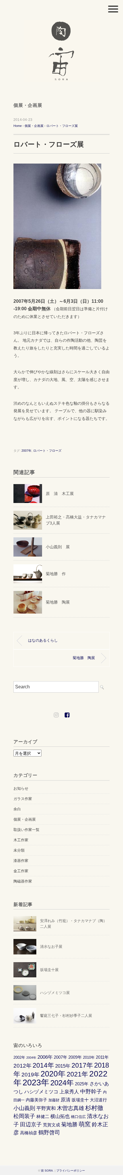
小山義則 (24, 1108)
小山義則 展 (58, 547)
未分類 (19, 850)
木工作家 (20, 840)
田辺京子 (31, 1124)
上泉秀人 (69, 1092)
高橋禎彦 (28, 1132)
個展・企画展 (27, 105)
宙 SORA (47, 1170)
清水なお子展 (51, 946)
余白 (17, 809)
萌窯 (85, 1124)
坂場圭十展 (49, 970)
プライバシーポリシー (70, 1170)
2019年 (30, 1075)
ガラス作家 (22, 799)
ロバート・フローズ (47, 450)
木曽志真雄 (70, 1108)
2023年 (36, 1082)
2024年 (62, 1083)
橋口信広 (78, 1117)
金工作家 (20, 871)
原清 (65, 1100)
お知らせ (20, 788)
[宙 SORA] (62, 23)
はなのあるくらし (43, 640)
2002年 (19, 1057)
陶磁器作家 (22, 881)
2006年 (45, 1057)
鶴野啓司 (49, 1132)
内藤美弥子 (36, 1099)
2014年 (43, 1065)
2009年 (75, 1057)
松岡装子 (24, 1116)
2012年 (22, 1066)
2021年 (77, 1074)
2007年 (26, 450)
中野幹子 (91, 1091)
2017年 (82, 1065)
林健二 (42, 1116)
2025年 (81, 1083)
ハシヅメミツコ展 (55, 993)
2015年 (62, 1066)
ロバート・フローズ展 (62, 125)
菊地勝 (69, 1124)
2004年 (31, 1057)
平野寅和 (46, 1108)
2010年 (89, 1057)
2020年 (53, 1074)
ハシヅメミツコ (41, 1092)
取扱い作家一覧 (26, 830)
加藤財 (53, 1100)
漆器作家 (20, 860)
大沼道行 (98, 1099)
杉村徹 (94, 1108)
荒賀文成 (51, 1124)
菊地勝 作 (56, 573)
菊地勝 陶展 (58, 602)
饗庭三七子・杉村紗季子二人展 (66, 1015)
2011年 (102, 1057)
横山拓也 (60, 1116)
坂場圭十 (80, 1099)
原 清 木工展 (60, 493)
